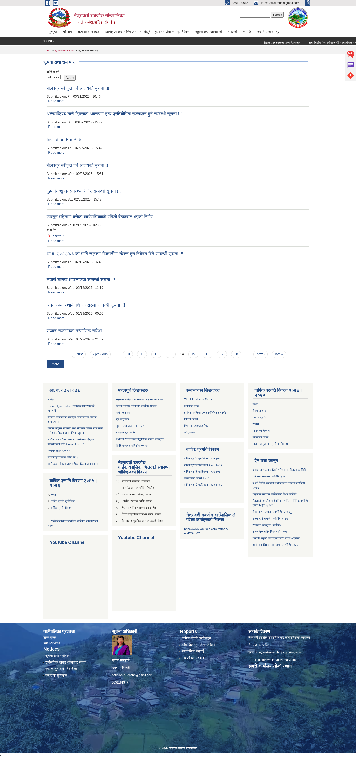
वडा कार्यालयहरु (88, 32)
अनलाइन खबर (191, 406)
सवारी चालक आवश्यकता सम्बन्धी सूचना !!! (81, 279)
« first (79, 354)
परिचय (67, 32)
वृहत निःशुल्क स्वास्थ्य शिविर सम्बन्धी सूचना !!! (84, 191)
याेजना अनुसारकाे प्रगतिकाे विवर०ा (270, 443)
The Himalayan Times (198, 399)
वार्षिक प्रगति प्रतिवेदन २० (198, 484)
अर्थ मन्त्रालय (123, 412)
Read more (56, 101)
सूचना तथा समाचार (57, 656)
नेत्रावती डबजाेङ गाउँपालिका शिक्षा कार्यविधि (275, 494)
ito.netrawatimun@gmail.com (276, 659)
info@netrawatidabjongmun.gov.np (279, 652)
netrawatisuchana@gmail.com (132, 675)
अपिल (51, 399)
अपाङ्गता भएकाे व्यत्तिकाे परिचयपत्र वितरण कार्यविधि (279, 469)
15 (193, 354)
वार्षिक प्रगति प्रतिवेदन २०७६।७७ (202, 471)
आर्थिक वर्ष (53, 71)
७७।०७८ (217, 484)
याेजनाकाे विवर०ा (261, 430)
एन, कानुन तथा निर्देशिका (61, 669)
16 (207, 354)
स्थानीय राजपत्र (268, 32)
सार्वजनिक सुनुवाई (193, 651)
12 (156, 354)
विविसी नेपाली (191, 419)
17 (222, 354)
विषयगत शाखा (260, 410)
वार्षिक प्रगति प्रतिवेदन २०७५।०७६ (203, 465)
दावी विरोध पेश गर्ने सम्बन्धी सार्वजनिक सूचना (317, 42)
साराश (256, 424)
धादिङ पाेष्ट (190, 432)
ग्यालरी (232, 32)
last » (279, 354)
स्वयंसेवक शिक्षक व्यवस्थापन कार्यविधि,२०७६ (275, 545)
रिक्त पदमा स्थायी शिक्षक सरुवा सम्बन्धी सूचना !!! (86, 305)
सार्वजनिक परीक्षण (193, 658)
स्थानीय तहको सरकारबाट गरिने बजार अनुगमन (276, 538)
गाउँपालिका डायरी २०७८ (196, 478)
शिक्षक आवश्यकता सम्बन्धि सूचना (265, 42)
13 (170, 354)
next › (260, 354)
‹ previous (100, 354)
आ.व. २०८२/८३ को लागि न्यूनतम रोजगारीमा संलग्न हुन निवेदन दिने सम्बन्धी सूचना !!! (115, 253)
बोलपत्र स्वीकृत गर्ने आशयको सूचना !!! (78, 88)
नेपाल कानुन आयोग (125, 432)
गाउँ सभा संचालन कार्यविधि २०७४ (270, 476)
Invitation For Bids (64, 139)
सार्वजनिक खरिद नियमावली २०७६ (270, 531)
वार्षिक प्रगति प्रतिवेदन (63, 501)
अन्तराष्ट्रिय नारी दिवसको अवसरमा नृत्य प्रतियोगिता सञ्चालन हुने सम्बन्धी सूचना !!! (114, 113)
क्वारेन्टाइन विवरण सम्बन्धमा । (63, 457)
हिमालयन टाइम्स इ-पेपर (196, 425)
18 (236, 354)
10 (128, 354)
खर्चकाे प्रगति (260, 417)
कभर (54, 494)
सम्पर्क (247, 32)
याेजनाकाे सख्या (260, 437)
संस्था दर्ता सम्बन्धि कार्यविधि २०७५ (270, 518)
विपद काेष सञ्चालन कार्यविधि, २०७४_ (272, 512)
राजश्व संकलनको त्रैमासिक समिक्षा (74, 330)
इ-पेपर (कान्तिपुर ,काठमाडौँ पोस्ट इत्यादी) (205, 412)
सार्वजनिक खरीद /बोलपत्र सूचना (65, 662)
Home (47, 50)
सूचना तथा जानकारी (208, 32)
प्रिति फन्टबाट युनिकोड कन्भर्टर (132, 445)
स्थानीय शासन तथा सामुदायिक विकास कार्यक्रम (140, 439)
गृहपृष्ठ (53, 32)
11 (142, 354)
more (55, 364)
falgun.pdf (59, 235)
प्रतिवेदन (183, 32)
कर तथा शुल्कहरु (56, 675)
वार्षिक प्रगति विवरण (61, 507)
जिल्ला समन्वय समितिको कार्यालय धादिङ (136, 406)
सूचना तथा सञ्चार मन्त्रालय (130, 425)
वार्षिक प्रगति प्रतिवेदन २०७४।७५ (202, 458)
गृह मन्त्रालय (122, 419)
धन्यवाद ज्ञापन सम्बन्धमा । (61, 450)
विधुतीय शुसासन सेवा (157, 32)
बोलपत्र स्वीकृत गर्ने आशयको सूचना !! (77, 165)
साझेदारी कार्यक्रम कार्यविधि (267, 525)
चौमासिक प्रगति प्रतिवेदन (198, 645)
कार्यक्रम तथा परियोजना (121, 32)
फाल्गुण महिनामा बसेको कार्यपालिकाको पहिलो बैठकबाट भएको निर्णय (100, 216)
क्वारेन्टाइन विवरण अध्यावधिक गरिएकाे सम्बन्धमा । (73, 463)
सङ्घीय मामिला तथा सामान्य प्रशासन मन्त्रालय (140, 399)
